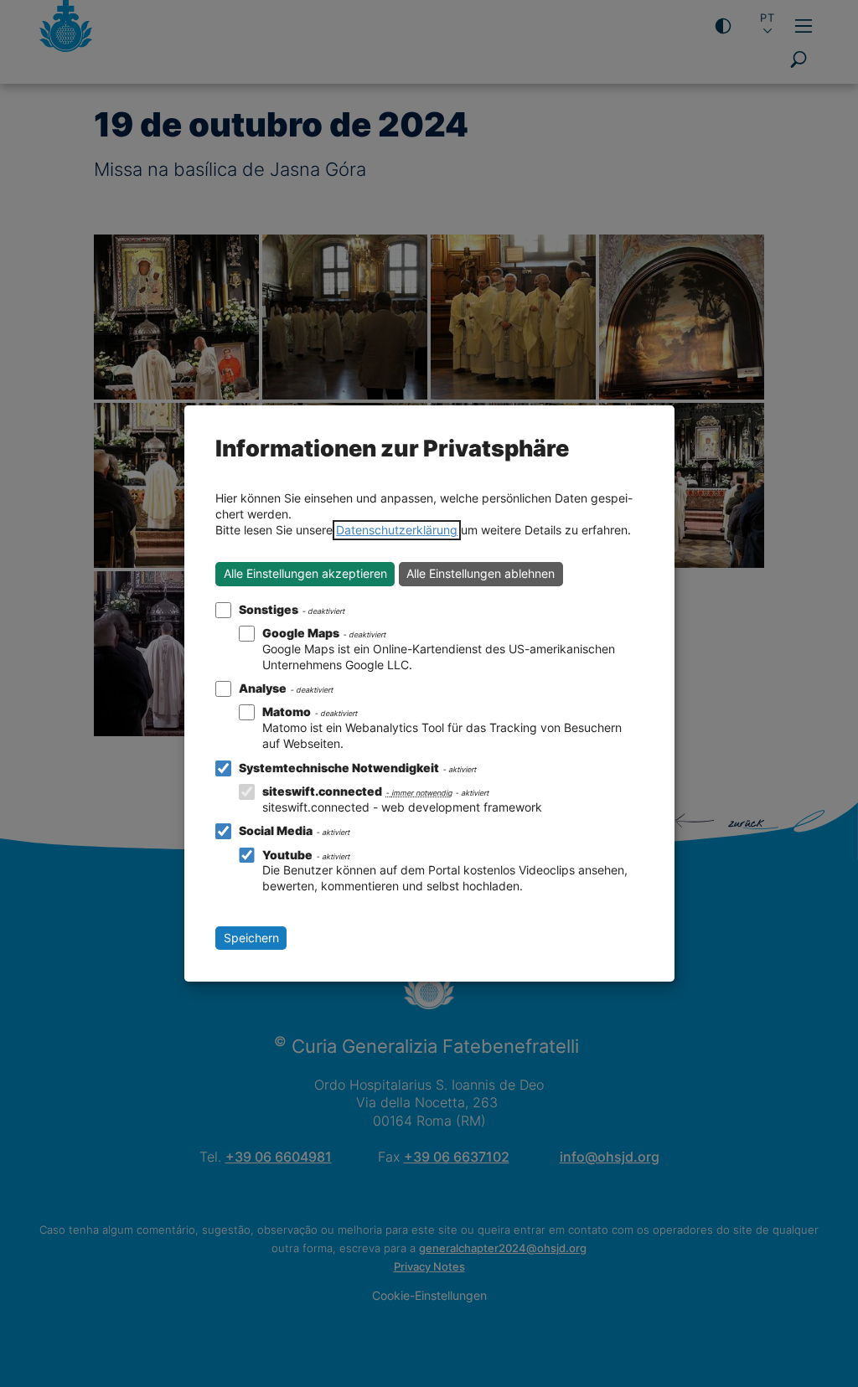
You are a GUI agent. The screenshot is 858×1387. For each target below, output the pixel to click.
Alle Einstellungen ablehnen (480, 573)
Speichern (251, 938)
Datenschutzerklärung (396, 530)
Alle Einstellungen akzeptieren (305, 573)
